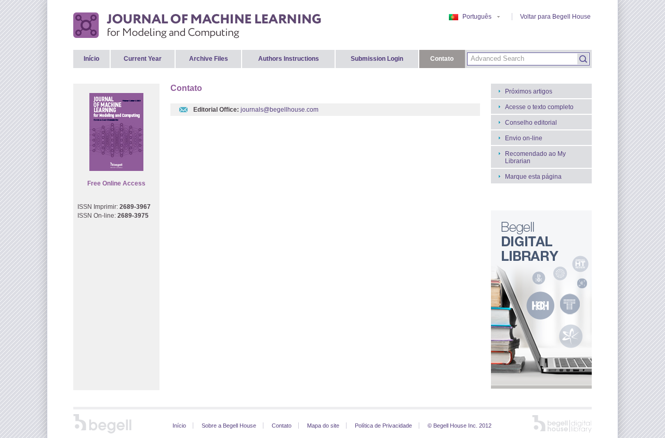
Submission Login (377, 58)
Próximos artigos (528, 91)
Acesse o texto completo (539, 107)
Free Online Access (116, 183)
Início (91, 58)
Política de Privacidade (383, 425)
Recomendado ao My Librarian (535, 157)
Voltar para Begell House (555, 16)
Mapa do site (323, 425)
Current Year (143, 58)
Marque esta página (533, 176)
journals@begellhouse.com (279, 109)
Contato (442, 58)
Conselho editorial (531, 122)
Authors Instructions (288, 58)
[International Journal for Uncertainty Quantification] (197, 25)
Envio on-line (523, 138)
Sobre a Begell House (229, 425)
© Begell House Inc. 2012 (459, 425)
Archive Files (208, 58)
